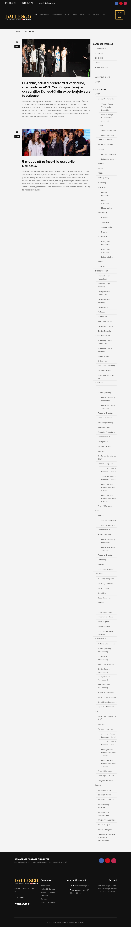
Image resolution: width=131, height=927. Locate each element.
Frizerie (104, 232)
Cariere (36, 20)
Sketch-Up (102, 317)
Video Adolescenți (106, 664)
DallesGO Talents (48, 892)
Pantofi (101, 163)
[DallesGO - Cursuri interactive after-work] (18, 17)
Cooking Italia (104, 588)
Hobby (97, 63)
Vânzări (101, 451)
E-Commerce (104, 361)
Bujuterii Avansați (108, 159)
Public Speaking (104, 392)
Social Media (103, 356)
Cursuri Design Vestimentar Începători (107, 107)
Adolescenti (100, 48)
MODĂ (35, 15)
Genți (100, 168)
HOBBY (75, 15)
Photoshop (102, 266)
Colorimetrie (106, 227)
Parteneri (44, 895)
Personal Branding (105, 413)
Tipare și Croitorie (105, 144)
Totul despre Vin (105, 598)
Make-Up (102, 187)
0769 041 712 (27, 3)
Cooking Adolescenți (107, 697)
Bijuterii (101, 149)
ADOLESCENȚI (96, 15)
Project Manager (105, 506)
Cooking (99, 58)
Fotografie (102, 236)
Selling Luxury (103, 178)
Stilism (100, 125)
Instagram (125, 3)
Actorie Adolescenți (106, 644)
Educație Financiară (106, 432)
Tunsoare (105, 222)
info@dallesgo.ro (47, 3)
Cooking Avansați (105, 583)
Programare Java (105, 617)
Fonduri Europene (105, 464)
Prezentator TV (104, 437)
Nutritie (101, 564)
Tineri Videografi (105, 829)
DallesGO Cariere (48, 889)
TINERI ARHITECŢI (104, 790)
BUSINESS (67, 15)
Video (100, 261)
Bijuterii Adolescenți (106, 707)
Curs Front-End (104, 626)
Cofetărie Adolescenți (107, 702)
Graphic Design (104, 370)
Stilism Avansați (107, 135)
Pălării (100, 173)
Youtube (121, 3)
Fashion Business (105, 140)
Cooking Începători (106, 579)
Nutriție (101, 602)
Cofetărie (102, 593)
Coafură (104, 217)
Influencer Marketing (106, 366)
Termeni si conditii (48, 902)
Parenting (102, 559)
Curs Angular (103, 622)
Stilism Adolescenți (106, 692)
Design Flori (103, 307)
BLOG (120, 12)
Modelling (102, 182)
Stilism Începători (108, 130)
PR (99, 388)
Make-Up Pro (106, 208)
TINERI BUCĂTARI (104, 795)
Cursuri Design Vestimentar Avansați (107, 118)
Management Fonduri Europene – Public (108, 498)
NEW (104, 15)
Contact (44, 899)
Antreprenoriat (104, 427)
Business (99, 53)
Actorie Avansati (108, 525)
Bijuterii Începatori (108, 154)
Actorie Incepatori (108, 520)
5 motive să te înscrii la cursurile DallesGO (48, 163)
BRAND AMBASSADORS (107, 820)
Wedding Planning (105, 422)
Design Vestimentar (106, 99)
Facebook (116, 3)
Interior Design (101, 67)
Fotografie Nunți (107, 257)
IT (89, 15)
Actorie (101, 515)
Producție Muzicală (106, 569)
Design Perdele (104, 331)
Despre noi (45, 885)
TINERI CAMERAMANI (106, 800)
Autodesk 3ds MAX (105, 321)
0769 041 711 (10, 3)
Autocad (101, 312)
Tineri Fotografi (104, 825)
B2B (119, 17)
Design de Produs (105, 326)
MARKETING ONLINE (57, 15)
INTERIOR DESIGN (44, 15)
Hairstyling (102, 212)
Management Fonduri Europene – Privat (108, 487)
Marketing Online (102, 77)
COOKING (82, 15)
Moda (97, 82)
